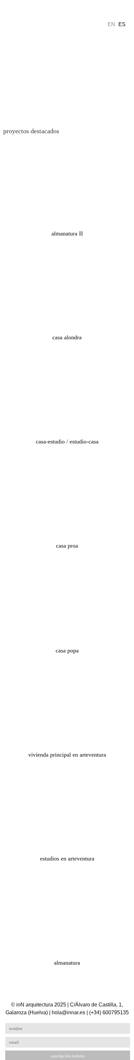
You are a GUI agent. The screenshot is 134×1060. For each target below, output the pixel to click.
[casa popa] (67, 599)
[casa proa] (67, 495)
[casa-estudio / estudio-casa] (67, 391)
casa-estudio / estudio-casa (67, 441)
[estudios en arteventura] (67, 808)
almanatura (67, 962)
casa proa (67, 545)
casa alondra (67, 337)
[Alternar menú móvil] (12, 13)
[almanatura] (67, 912)
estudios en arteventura (67, 858)
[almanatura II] (67, 183)
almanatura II (67, 233)
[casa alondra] (67, 287)
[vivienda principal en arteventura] (67, 704)
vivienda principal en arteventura (67, 754)
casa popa (67, 650)
